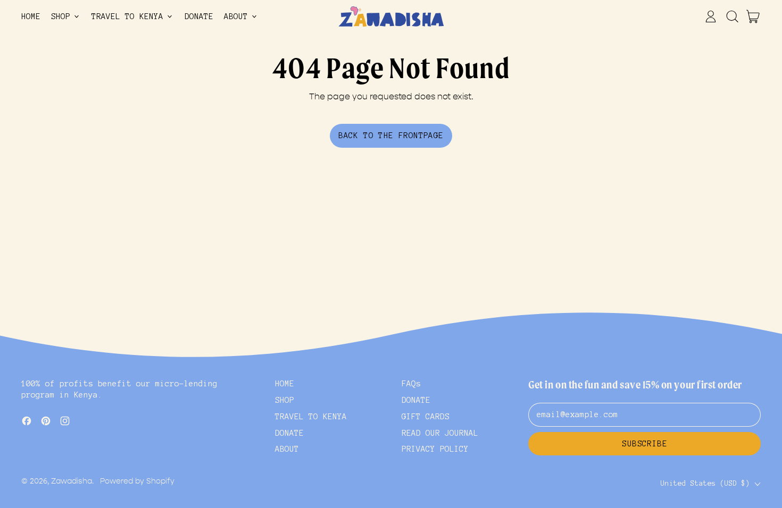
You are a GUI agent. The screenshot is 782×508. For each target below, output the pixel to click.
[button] (732, 16)
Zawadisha (71, 481)
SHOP (284, 400)
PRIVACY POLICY (435, 449)
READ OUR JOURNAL (440, 433)
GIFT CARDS (426, 416)
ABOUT (287, 449)
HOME (30, 16)
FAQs (411, 383)
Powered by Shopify (137, 481)
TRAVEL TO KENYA (311, 416)
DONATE (199, 16)
